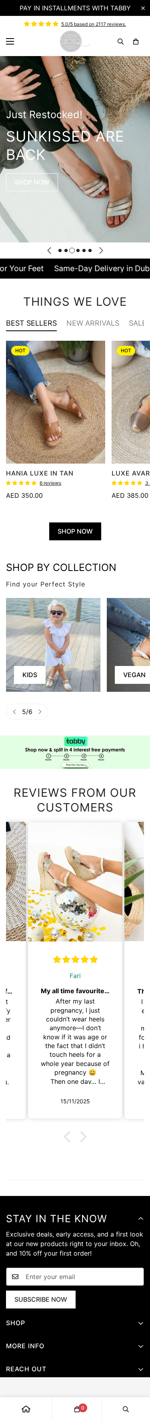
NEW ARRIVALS (92, 323)
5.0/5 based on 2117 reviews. (93, 24)
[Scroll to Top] (136, 1379)
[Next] (101, 250)
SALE (137, 323)
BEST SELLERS (31, 323)
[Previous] (49, 250)
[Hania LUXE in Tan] (55, 402)
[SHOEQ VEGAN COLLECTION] (53, 645)
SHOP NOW (32, 182)
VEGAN (33, 675)
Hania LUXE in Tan (40, 473)
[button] (136, 41)
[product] (26, 1409)
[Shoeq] (75, 41)
